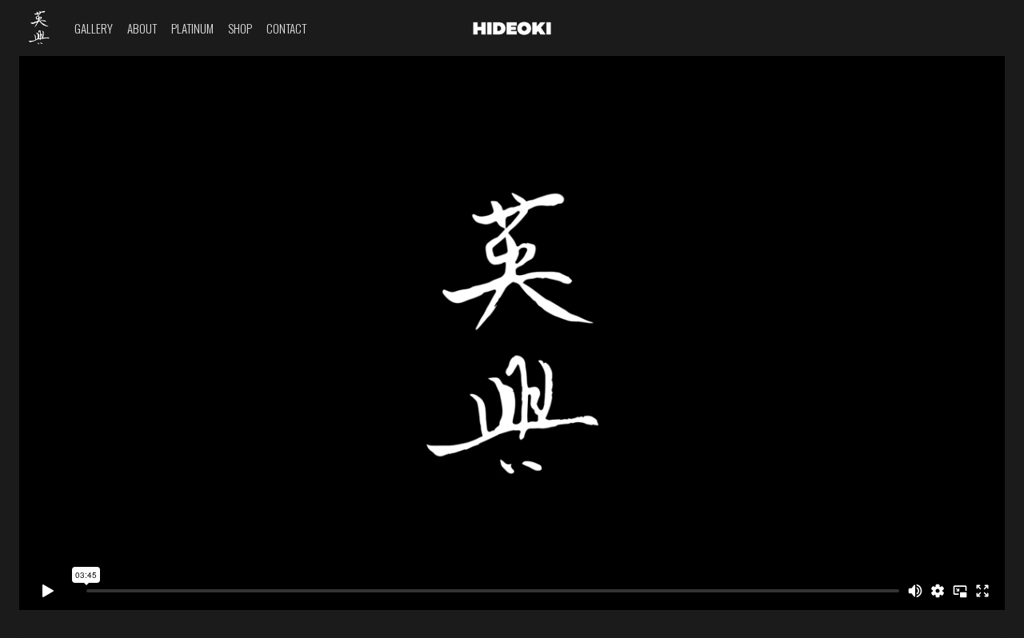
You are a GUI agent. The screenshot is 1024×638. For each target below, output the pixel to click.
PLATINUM (192, 28)
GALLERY (93, 28)
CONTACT (286, 28)
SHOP (240, 28)
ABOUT (142, 28)
